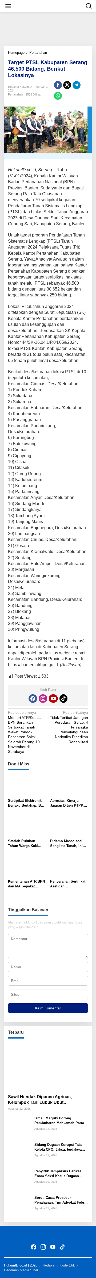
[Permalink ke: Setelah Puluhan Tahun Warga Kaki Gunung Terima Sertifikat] (27, 826)
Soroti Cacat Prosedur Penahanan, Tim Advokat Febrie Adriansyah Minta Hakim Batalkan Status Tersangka (60, 1200)
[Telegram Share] (77, 85)
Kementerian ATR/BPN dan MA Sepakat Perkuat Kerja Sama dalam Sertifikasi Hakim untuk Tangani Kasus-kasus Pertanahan (26, 884)
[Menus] (8, 6)
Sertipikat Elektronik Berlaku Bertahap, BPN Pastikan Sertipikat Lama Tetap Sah (27, 803)
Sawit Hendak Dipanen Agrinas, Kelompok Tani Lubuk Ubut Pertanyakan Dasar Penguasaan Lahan (47, 1099)
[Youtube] (53, 698)
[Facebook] (33, 698)
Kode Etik (67, 1265)
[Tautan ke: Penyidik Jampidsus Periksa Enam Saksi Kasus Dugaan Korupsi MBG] (19, 1180)
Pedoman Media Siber (21, 1270)
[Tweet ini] (67, 85)
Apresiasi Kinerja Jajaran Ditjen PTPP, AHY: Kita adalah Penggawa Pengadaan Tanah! (68, 803)
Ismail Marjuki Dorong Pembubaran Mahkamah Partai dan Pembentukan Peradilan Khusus (59, 1121)
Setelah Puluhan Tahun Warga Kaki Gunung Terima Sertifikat (23, 843)
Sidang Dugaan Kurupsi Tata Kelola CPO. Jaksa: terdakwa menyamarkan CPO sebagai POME (58, 1147)
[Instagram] (43, 698)
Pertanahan (15, 94)
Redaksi (49, 1265)
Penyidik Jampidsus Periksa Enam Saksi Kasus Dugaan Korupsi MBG (57, 1173)
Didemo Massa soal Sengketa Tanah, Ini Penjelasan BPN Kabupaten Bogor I (66, 843)
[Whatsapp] (58, 96)
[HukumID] (49, 6)
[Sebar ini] (58, 85)
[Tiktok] (63, 698)
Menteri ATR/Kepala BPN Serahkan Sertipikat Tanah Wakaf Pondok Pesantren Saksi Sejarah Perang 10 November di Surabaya (25, 732)
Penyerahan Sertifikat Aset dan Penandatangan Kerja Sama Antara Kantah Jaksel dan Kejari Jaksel (67, 884)
